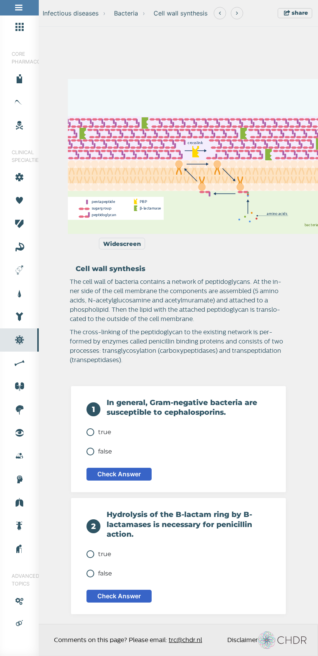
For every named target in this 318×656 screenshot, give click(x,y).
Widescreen (122, 243)
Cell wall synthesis (180, 13)
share (299, 12)
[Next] (237, 13)
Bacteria (126, 13)
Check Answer (119, 474)
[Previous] (220, 13)
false (105, 451)
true (104, 432)
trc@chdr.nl (185, 640)
